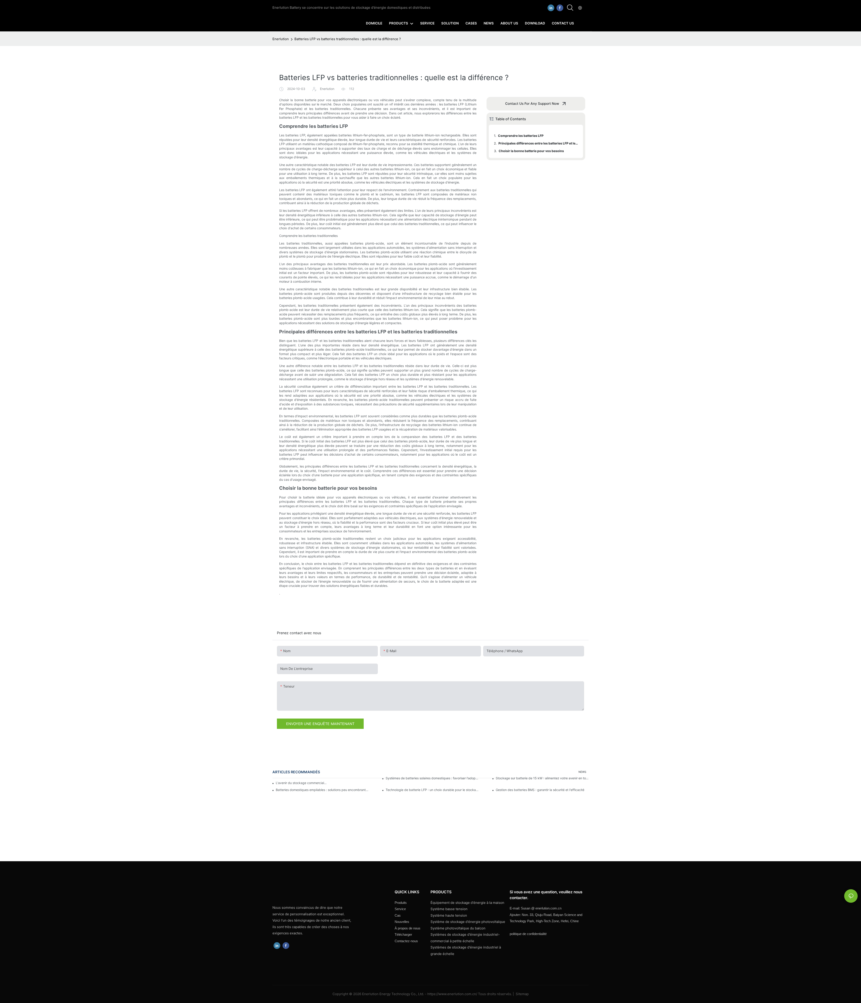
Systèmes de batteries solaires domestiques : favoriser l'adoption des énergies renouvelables (432, 778)
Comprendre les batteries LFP (521, 136)
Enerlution (280, 39)
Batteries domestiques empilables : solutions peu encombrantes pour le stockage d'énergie (322, 790)
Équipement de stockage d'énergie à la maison (467, 902)
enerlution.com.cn (541, 908)
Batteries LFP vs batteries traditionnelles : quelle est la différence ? (347, 39)
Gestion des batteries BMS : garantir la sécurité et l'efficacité (540, 790)
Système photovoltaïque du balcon (457, 928)
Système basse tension (448, 909)
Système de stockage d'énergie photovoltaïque (467, 922)
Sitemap (522, 994)
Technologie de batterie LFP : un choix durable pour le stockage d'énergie (432, 790)
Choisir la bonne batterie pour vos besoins (531, 151)
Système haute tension (448, 915)
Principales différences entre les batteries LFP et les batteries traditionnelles (538, 143)
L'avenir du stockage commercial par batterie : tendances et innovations (301, 783)
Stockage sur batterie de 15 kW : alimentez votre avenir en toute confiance (542, 778)
